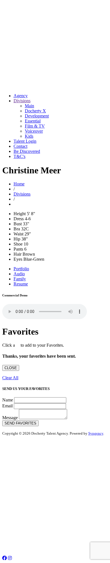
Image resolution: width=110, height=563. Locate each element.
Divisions (22, 100)
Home (19, 183)
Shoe (18, 244)
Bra (17, 228)
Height (20, 213)
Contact (20, 146)
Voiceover (34, 131)
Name (7, 400)
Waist (18, 233)
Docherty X (35, 110)
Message (10, 417)
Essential (33, 121)
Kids (29, 136)
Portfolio (21, 268)
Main (29, 105)
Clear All (10, 377)
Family (20, 278)
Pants (18, 249)
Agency (21, 95)
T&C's (19, 156)
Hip (17, 239)
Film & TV (35, 126)
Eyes (18, 259)
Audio (19, 273)
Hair (17, 254)
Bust (18, 223)
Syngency (95, 433)
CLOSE (11, 368)
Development (37, 115)
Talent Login (25, 141)
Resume (21, 284)
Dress (19, 218)
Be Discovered (27, 151)
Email (7, 405)
